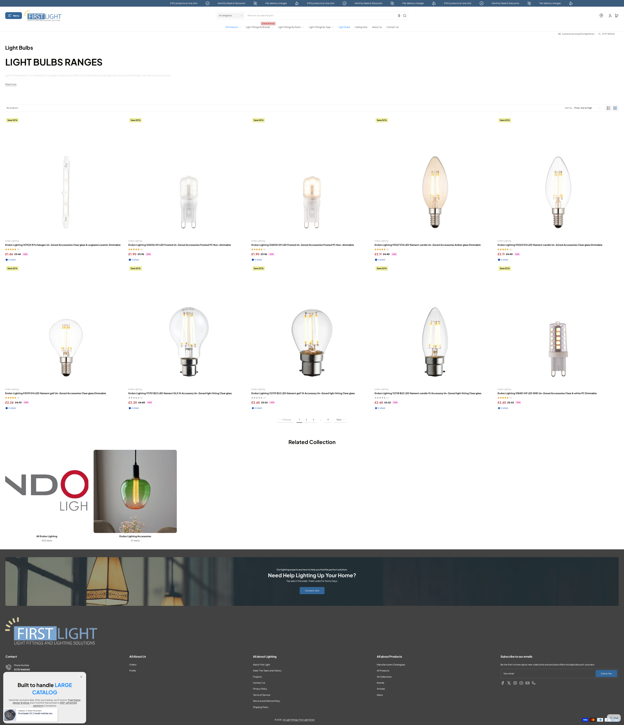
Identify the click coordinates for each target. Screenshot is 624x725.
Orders (132, 664)
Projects (257, 676)
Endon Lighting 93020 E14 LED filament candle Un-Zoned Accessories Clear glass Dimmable (550, 244)
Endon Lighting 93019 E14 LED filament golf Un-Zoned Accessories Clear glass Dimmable (55, 393)
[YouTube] (521, 683)
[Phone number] (534, 683)
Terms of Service (261, 694)
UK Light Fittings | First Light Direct (299, 719)
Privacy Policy (260, 688)
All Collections (384, 676)
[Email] (527, 683)
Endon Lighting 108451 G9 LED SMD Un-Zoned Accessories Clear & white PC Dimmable (547, 393)
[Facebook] (503, 683)
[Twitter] (509, 683)
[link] (234, 27)
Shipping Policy (260, 707)
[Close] (81, 677)
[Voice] (399, 15)
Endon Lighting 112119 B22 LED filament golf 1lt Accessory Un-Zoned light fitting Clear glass (303, 393)
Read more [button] (10, 84)
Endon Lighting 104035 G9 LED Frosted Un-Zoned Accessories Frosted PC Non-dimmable (302, 244)
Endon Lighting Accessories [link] (135, 536)
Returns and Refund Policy (266, 700)
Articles (381, 688)
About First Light (261, 664)
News (380, 694)
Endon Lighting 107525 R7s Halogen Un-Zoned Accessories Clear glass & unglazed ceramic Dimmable (63, 244)
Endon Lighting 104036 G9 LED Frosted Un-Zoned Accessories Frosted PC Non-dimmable (179, 244)
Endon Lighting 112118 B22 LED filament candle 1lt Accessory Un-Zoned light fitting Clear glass (428, 393)
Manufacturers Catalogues (391, 664)
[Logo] (42, 15)
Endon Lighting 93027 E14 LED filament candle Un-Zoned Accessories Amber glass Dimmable (428, 244)
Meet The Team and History (267, 670)
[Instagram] (515, 683)
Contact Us (259, 682)
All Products (383, 670)
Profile (132, 670)
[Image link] (46, 497)
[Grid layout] (615, 108)
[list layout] (608, 108)
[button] (13, 15)
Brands (380, 682)
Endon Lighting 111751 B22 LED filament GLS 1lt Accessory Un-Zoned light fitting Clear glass (180, 393)
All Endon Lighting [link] (46, 536)
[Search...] (404, 15)
